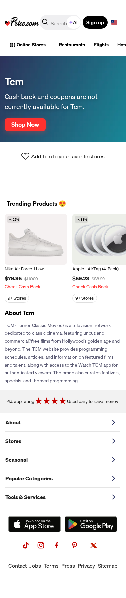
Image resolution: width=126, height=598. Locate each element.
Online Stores (31, 44)
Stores (13, 441)
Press (68, 565)
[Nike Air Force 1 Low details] (36, 239)
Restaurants (72, 44)
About (13, 422)
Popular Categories (29, 478)
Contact (17, 565)
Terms (51, 565)
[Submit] (45, 23)
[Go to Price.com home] (22, 22)
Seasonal (16, 459)
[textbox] (114, 22)
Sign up (95, 22)
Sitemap (108, 565)
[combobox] (61, 22)
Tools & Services (25, 497)
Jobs (35, 565)
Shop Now (25, 124)
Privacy (86, 565)
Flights (101, 44)
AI (75, 22)
